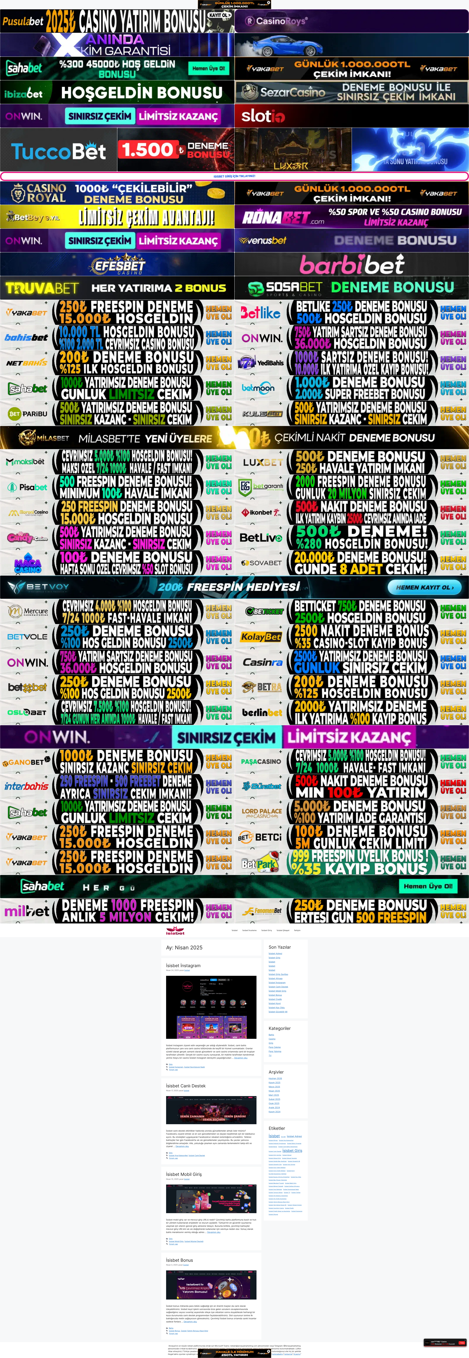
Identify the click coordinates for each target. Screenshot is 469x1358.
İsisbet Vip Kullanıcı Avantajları (278, 1196)
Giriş (171, 1064)
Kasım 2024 (274, 1112)
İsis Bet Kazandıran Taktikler (277, 1174)
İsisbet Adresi (275, 953)
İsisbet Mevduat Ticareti (276, 1183)
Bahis (171, 1328)
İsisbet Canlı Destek (186, 1085)
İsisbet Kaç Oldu (277, 1007)
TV (270, 1055)
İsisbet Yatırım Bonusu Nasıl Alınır (194, 1331)
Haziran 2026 (275, 1078)
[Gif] (234, 437)
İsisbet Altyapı (275, 978)
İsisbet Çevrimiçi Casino (276, 1208)
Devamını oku (240, 1058)
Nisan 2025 (274, 1091)
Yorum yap (173, 1070)
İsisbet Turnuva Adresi (276, 1192)
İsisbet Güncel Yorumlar (289, 1158)
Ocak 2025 (274, 1103)
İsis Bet (283, 1137)
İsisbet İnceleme (249, 930)
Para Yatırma (275, 1051)
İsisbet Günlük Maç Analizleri (278, 1161)
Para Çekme (275, 1047)
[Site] (117, 312)
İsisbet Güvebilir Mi (278, 1012)
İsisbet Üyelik (275, 999)
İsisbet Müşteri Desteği (194, 1241)
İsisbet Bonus (179, 1260)
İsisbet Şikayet (283, 930)
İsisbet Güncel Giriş (275, 1158)
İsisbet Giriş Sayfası (278, 974)
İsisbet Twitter (295, 1192)
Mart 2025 (274, 1095)
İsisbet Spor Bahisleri (275, 1189)
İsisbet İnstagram (183, 965)
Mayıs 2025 (274, 1087)
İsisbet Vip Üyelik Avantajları (278, 1199)
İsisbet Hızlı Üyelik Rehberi (277, 1171)
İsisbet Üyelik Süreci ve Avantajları (279, 1211)
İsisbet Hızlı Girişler (289, 1164)
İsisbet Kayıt (275, 1003)
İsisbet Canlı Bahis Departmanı (288, 1146)
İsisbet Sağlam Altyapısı (292, 1186)
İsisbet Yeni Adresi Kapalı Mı (277, 1205)
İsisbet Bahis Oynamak (294, 1143)
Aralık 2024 (274, 1107)
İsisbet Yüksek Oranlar (295, 1205)
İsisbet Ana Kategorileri (178, 1155)
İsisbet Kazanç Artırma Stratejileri (279, 1177)
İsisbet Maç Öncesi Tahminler (278, 1180)
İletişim (297, 930)
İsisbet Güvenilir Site (275, 1164)
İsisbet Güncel (286, 1155)
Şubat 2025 (274, 1099)
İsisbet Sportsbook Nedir (194, 1067)
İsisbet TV (287, 1192)
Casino (272, 1039)
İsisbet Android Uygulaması (277, 1143)
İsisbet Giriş (266, 930)
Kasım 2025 (274, 1082)
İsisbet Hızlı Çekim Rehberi (277, 1167)
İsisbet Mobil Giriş (184, 1174)
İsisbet (235, 930)
